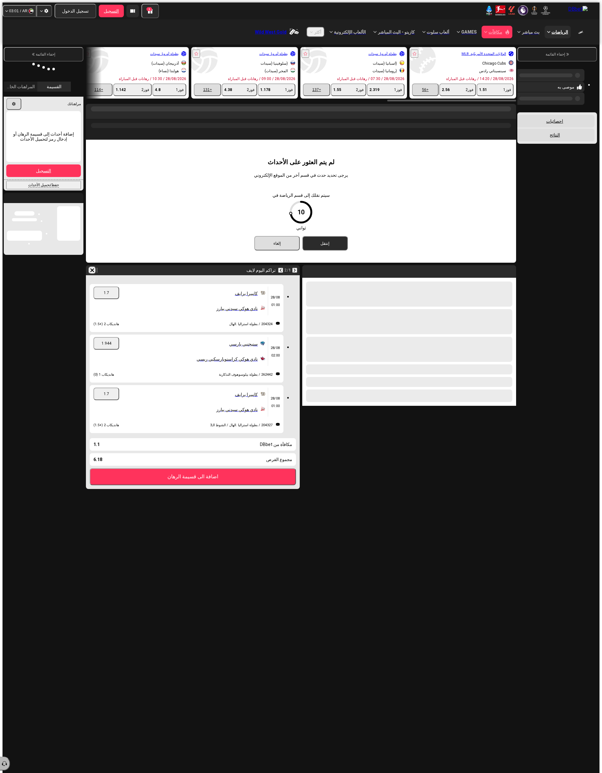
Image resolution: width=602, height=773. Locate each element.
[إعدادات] (44, 11)
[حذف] (92, 270)
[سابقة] (294, 270)
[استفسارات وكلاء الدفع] (132, 11)
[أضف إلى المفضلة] (414, 54)
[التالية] (280, 270)
